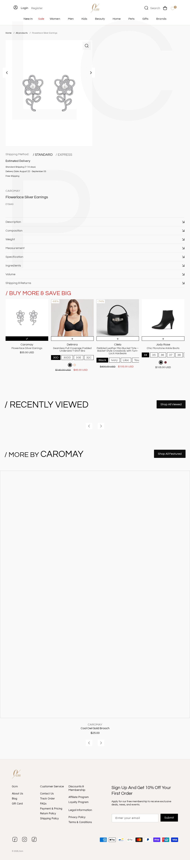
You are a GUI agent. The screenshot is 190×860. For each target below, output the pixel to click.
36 (162, 354)
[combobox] (152, 8)
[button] (95, 222)
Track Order (47, 798)
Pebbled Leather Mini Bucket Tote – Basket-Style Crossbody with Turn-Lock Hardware (118, 351)
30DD (67, 357)
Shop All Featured (170, 453)
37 (170, 354)
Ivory (114, 360)
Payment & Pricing (51, 808)
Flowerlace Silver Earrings (44, 33)
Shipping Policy (49, 818)
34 (145, 354)
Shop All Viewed (171, 404)
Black (102, 360)
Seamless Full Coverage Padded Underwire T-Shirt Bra (72, 349)
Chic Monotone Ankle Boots (163, 348)
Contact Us (47, 793)
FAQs (43, 803)
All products (22, 33)
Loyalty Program (78, 802)
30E (78, 357)
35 (153, 354)
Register (37, 8)
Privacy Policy (77, 817)
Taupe (138, 360)
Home (9, 33)
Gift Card (17, 803)
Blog (14, 798)
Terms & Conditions (80, 822)
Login (24, 8)
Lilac (126, 360)
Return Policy (48, 813)
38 (179, 354)
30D (55, 357)
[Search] (146, 7)
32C (89, 357)
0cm (21, 851)
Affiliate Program (78, 797)
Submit (169, 817)
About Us (17, 793)
